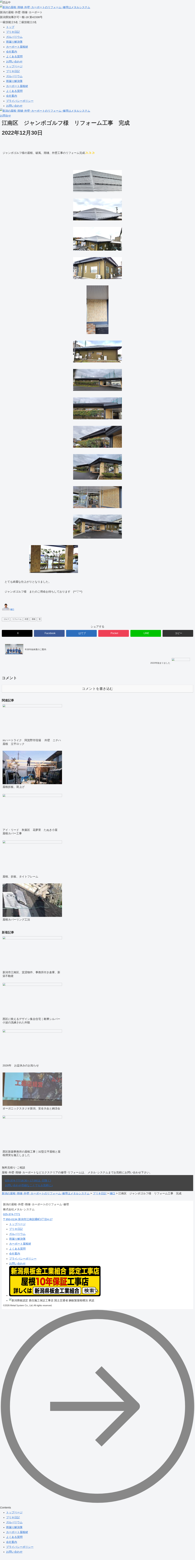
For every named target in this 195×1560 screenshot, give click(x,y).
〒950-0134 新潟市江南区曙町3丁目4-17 (28, 1219)
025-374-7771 (28, 1180)
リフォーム (16, 619)
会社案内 (11, 51)
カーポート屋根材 (17, 46)
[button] (178, 633)
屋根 (33, 619)
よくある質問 (14, 56)
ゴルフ (6, 619)
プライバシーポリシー (20, 100)
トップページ (14, 66)
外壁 (26, 619)
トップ (10, 27)
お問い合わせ (14, 61)
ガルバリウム (14, 36)
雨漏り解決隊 (14, 41)
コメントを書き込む (97, 689)
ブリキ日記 (13, 31)
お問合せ (5, 115)
